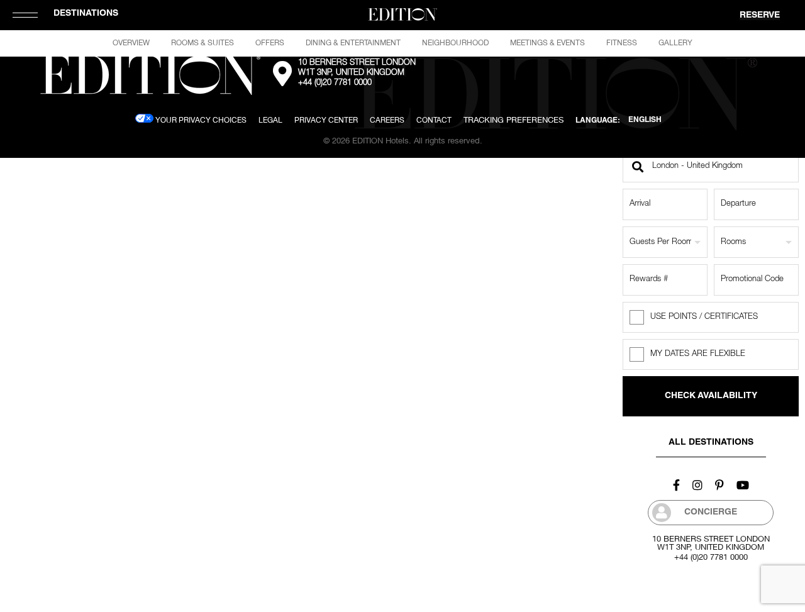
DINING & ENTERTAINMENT (353, 42)
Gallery (675, 42)
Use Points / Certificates (704, 317)
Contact (434, 120)
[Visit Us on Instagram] (697, 485)
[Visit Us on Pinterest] (719, 485)
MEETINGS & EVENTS (547, 42)
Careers (387, 120)
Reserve (760, 15)
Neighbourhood (455, 42)
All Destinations (711, 442)
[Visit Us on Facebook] (676, 485)
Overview (131, 42)
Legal (270, 120)
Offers (269, 42)
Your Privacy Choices (200, 120)
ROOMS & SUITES (202, 42)
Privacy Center (326, 120)
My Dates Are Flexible (697, 354)
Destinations (85, 13)
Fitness (621, 42)
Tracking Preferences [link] (514, 119)
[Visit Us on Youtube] (742, 485)
